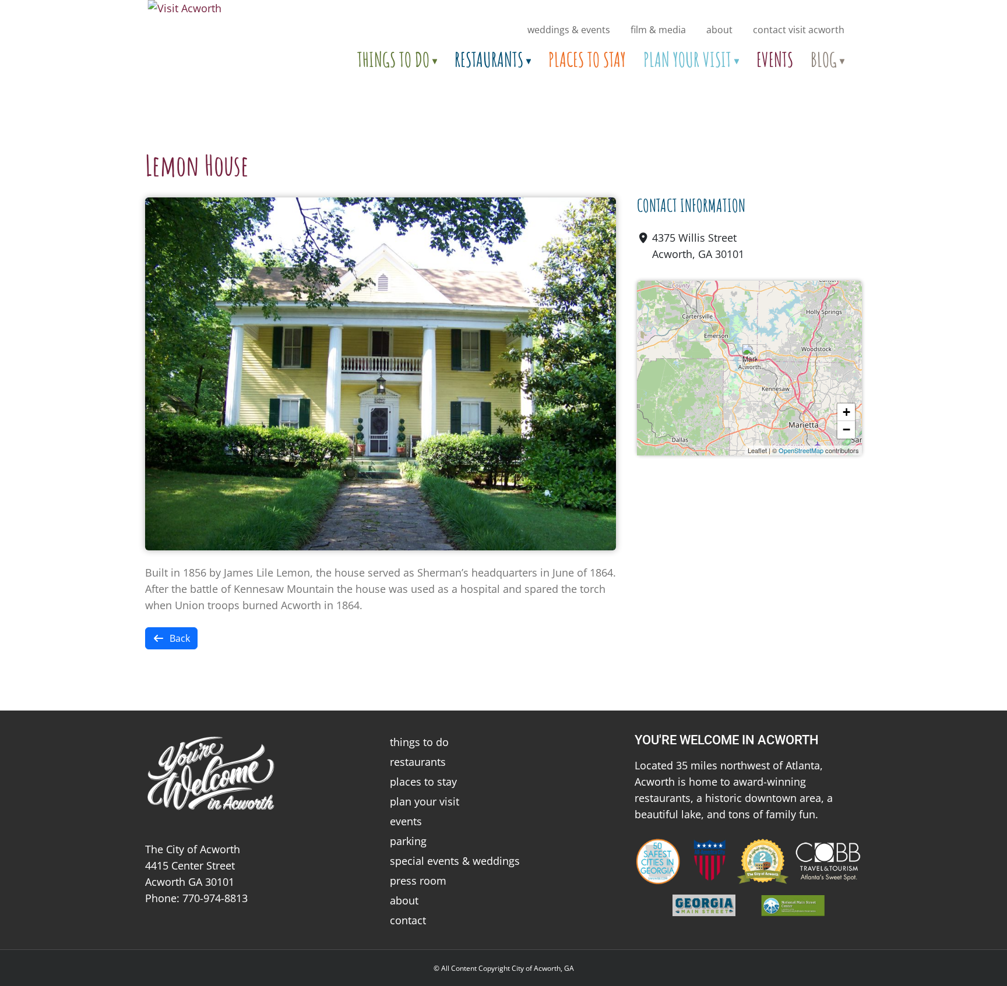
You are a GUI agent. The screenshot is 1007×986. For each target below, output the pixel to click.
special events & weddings (455, 861)
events (406, 821)
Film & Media (658, 29)
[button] (749, 356)
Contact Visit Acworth (798, 29)
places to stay (423, 782)
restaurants (418, 762)
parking (408, 841)
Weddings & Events (568, 29)
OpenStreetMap (801, 450)
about (719, 29)
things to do (419, 742)
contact (408, 920)
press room (418, 881)
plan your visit (424, 801)
